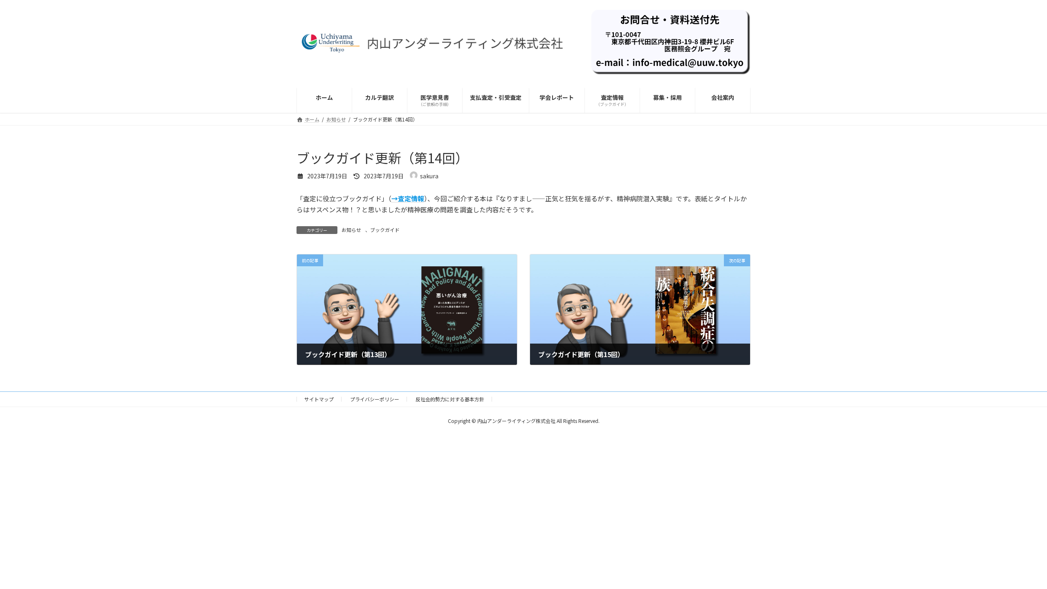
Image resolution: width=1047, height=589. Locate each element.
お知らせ (351, 229)
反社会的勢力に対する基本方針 (450, 399)
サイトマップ (319, 399)
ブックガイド (385, 229)
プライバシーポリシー (374, 399)
